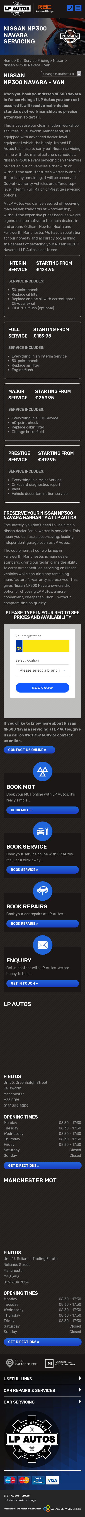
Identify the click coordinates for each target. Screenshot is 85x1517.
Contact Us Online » (27, 750)
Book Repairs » (24, 924)
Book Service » (24, 870)
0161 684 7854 (16, 1282)
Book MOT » (21, 810)
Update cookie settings (21, 1500)
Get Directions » (23, 1166)
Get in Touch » (24, 983)
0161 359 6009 (38, 735)
